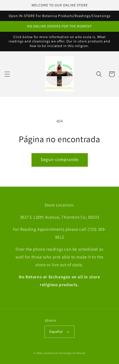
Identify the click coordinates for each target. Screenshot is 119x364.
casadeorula (50, 352)
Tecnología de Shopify (72, 352)
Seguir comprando (60, 159)
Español (56, 331)
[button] (7, 74)
